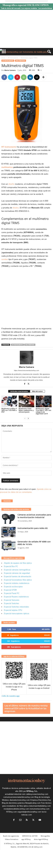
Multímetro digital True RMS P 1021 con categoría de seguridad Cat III (43, 411)
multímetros (7, 167)
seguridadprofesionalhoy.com (29, 812)
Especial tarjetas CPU (13, 610)
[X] (11, 77)
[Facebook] (4, 77)
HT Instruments (13, 58)
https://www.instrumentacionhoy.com (26, 370)
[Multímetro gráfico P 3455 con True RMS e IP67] (9, 401)
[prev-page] (24, 418)
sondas (4, 259)
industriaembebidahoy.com (40, 806)
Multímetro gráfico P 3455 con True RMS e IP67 (9, 410)
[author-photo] (26, 357)
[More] (43, 77)
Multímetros (20, 61)
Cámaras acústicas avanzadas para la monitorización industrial (34, 516)
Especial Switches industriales (16, 607)
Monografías (45, 836)
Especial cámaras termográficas (17, 570)
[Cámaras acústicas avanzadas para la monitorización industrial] (8, 518)
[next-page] (28, 418)
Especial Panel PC (11, 593)
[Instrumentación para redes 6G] (8, 532)
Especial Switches (11, 603)
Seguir (47, 635)
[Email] (37, 77)
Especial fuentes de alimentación (17, 576)
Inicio (3, 58)
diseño (11, 184)
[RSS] (27, 820)
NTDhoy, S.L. (32, 791)
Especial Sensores (11, 600)
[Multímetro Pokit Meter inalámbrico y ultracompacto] (26, 401)
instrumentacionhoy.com (39, 809)
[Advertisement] (26, 30)
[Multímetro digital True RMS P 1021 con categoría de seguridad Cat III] (44, 401)
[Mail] (20, 820)
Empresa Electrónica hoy (40, 800)
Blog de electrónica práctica (13, 803)
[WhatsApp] (24, 77)
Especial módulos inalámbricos (16, 583)
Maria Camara (10, 70)
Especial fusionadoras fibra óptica (18, 580)
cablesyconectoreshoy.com (37, 794)
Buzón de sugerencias (11, 836)
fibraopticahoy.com (33, 803)
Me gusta (46, 629)
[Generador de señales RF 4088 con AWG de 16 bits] (8, 545)
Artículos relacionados (19, 391)
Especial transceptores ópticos (16, 613)
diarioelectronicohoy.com (20, 800)
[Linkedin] (30, 77)
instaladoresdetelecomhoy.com (16, 809)
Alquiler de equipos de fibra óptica (18, 563)
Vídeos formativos (11, 839)
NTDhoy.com (11, 812)
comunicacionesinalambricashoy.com (18, 797)
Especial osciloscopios (13, 587)
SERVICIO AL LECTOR (29, 836)
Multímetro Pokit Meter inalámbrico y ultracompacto (26, 410)
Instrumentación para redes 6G (33, 528)
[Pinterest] (17, 77)
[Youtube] (40, 820)
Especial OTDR (10, 590)
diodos (16, 208)
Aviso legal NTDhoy (41, 839)
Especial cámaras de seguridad (17, 573)
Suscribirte (45, 647)
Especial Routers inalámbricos (16, 597)
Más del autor (37, 391)
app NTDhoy (26, 839)
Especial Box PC (11, 566)
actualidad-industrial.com (15, 794)
